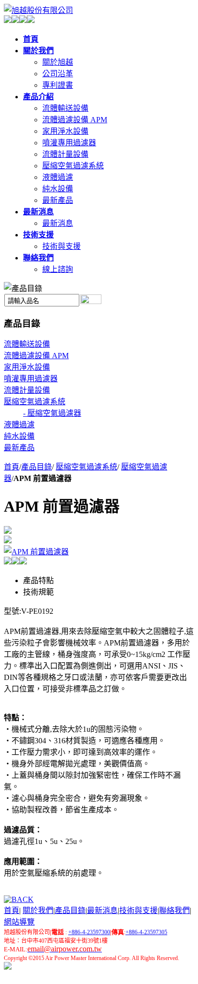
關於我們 (38, 910)
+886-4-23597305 (146, 932)
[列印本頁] (8, 531)
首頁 (11, 467)
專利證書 (57, 85)
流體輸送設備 (65, 108)
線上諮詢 (57, 269)
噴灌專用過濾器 (69, 143)
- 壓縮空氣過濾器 (52, 413)
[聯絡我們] (31, 20)
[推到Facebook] (8, 562)
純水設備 (57, 189)
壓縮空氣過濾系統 (73, 166)
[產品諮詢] (8, 541)
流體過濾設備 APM (74, 120)
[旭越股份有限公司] (38, 10)
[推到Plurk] (15, 562)
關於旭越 (57, 62)
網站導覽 (19, 922)
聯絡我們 (174, 910)
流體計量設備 (65, 154)
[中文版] (8, 20)
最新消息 (57, 223)
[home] (8, 967)
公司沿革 (57, 74)
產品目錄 (36, 467)
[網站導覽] (23, 20)
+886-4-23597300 (89, 932)
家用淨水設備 (65, 131)
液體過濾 (57, 177)
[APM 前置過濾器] (36, 552)
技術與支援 (61, 246)
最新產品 (57, 200)
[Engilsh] (15, 20)
